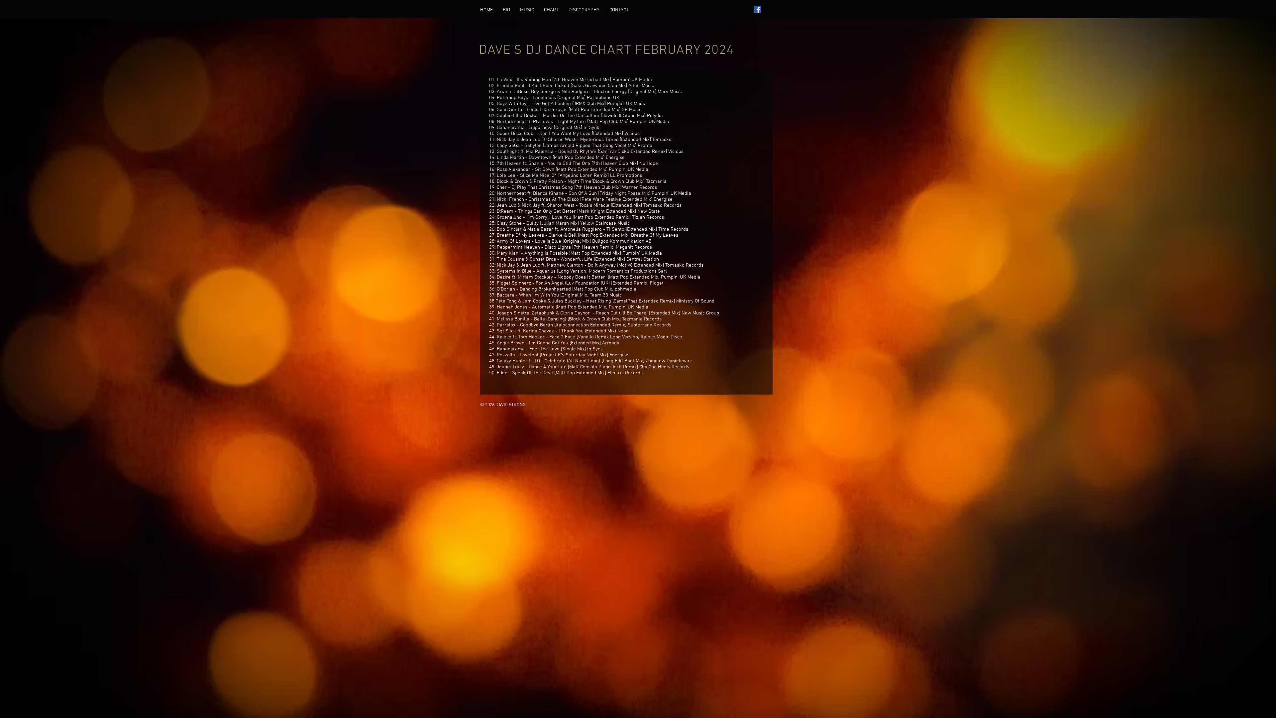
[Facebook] (757, 9)
